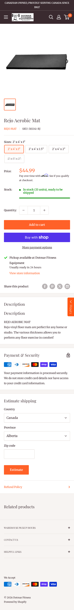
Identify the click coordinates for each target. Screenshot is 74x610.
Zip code (9, 445)
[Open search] (51, 17)
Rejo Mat (10, 129)
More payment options (37, 247)
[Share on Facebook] (45, 286)
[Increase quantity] (44, 210)
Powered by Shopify (15, 601)
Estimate (16, 470)
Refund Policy (13, 487)
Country (9, 409)
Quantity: (10, 210)
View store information (24, 273)
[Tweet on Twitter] (60, 286)
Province (10, 427)
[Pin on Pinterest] (52, 286)
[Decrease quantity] (23, 210)
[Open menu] (6, 17)
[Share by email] (67, 286)
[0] (66, 17)
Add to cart (37, 225)
